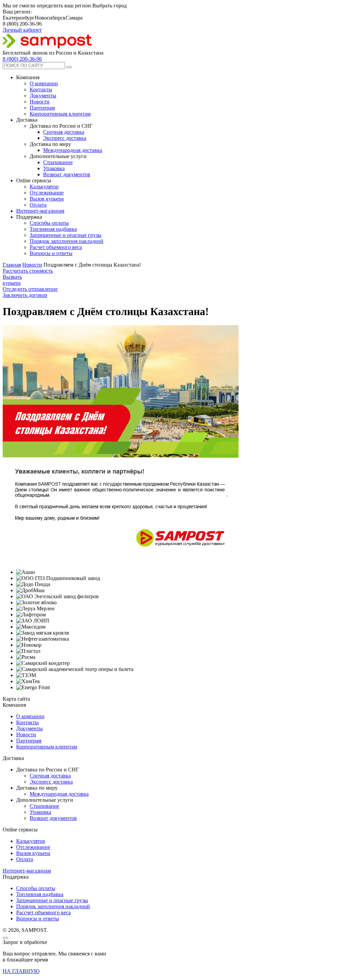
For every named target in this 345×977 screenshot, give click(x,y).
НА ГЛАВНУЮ (21, 971)
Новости (40, 101)
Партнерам (42, 108)
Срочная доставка (63, 132)
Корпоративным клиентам (60, 114)
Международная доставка (72, 150)
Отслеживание (47, 192)
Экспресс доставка (64, 138)
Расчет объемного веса (56, 247)
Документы (43, 95)
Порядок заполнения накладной (66, 241)
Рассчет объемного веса (43, 912)
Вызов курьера (47, 199)
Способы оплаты (49, 223)
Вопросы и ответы (51, 253)
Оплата (38, 205)
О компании (44, 83)
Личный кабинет (22, 30)
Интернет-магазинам (40, 211)
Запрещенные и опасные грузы (65, 235)
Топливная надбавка (53, 229)
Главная (12, 265)
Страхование (58, 162)
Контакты (41, 89)
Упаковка (54, 168)
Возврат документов (66, 174)
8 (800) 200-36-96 (22, 59)
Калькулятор (44, 186)
